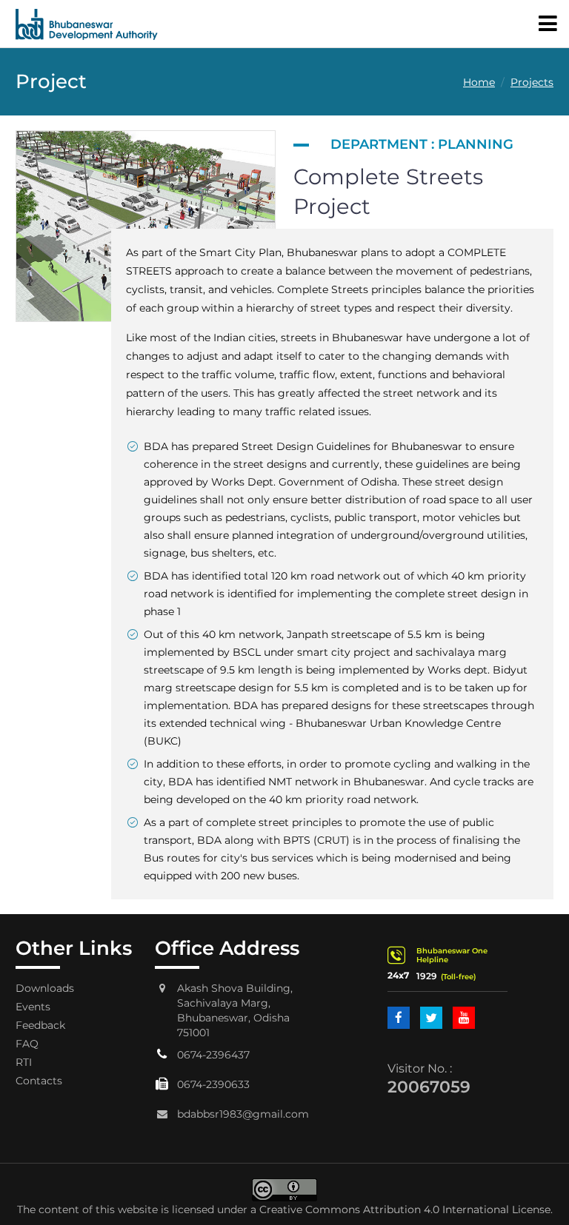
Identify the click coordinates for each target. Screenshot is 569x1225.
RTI (24, 1062)
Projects (531, 82)
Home (479, 82)
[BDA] (87, 23)
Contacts (39, 1080)
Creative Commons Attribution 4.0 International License (404, 1209)
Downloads (45, 988)
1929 (426, 975)
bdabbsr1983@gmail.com (243, 1114)
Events (33, 1006)
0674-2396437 (213, 1054)
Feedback (40, 1025)
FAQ (27, 1043)
